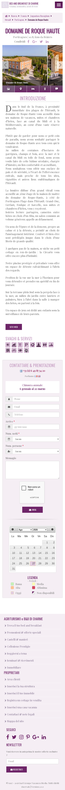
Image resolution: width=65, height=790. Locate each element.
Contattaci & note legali (20, 714)
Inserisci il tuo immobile (20, 693)
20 (33, 558)
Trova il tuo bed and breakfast (24, 625)
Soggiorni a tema (16, 653)
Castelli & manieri (17, 639)
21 (39, 558)
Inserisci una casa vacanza (21, 707)
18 (20, 558)
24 (13, 563)
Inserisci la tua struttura (20, 686)
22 (46, 558)
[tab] (8, 89)
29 (46, 563)
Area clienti (13, 679)
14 (39, 553)
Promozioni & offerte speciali (23, 632)
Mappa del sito (15, 721)
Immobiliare (13, 667)
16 (53, 553)
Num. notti (12, 433)
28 (39, 563)
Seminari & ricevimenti (20, 660)
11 (20, 553)
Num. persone (14, 445)
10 (13, 553)
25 (20, 563)
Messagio (11, 458)
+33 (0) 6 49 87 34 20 (34, 370)
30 (53, 563)
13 (33, 553)
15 (46, 553)
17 (13, 558)
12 (27, 553)
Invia (34, 509)
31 (13, 568)
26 (27, 563)
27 (33, 563)
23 (53, 558)
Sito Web (14, 327)
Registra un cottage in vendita (23, 700)
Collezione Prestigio (18, 646)
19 (27, 558)
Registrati (18, 769)
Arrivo (10, 421)
